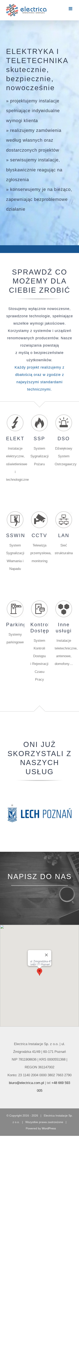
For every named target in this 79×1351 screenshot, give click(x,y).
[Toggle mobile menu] (71, 9)
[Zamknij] (46, 955)
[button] (39, 972)
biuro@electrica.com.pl (26, 1083)
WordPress (49, 1128)
